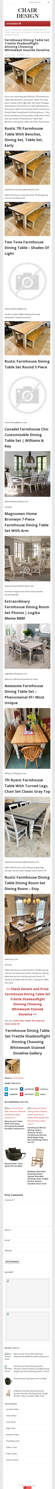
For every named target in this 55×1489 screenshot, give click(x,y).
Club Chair (11, 1422)
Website (8, 1250)
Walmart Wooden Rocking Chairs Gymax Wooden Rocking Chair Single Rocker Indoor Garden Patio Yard (31, 1393)
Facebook (29, 1089)
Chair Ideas (16, 30)
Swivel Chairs (12, 1460)
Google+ (44, 1089)
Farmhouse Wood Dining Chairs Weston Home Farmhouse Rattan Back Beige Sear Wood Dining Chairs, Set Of (31, 1369)
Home (7, 30)
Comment (10, 1200)
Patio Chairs (11, 1453)
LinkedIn (13, 1094)
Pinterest (29, 1094)
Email (43, 1094)
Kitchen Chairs (12, 1434)
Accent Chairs (12, 1409)
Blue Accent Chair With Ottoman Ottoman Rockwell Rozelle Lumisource (31, 1355)
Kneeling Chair (13, 1441)
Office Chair (11, 1447)
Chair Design (30, 1485)
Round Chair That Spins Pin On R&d (30, 1378)
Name (8, 1229)
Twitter (14, 1089)
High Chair (11, 1428)
